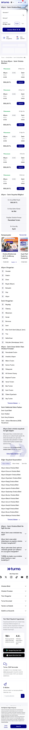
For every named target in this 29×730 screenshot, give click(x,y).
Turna (2, 57)
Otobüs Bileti (9, 57)
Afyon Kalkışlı (6, 463)
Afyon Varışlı (15, 463)
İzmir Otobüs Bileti (18, 57)
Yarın (23, 23)
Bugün (17, 23)
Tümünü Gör (23, 235)
